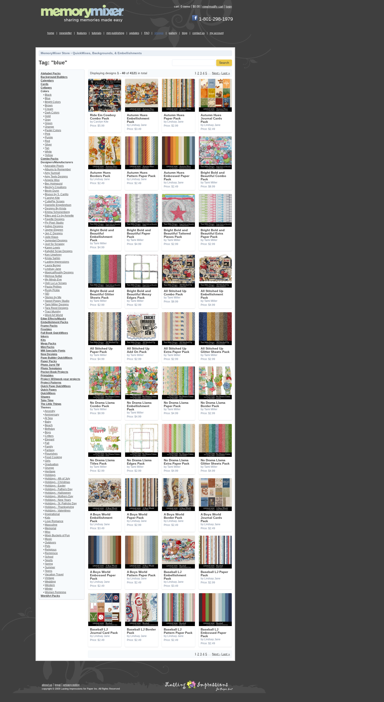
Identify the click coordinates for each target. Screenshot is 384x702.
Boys (48, 432)
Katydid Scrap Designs (58, 251)
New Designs (49, 354)
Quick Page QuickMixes (56, 386)
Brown (49, 105)
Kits (43, 340)
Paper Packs (49, 361)
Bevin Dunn (52, 190)
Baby (48, 421)
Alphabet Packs (51, 73)
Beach (49, 425)
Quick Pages (49, 389)
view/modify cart (212, 6)
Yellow (49, 155)
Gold (48, 116)
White (48, 151)
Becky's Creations (55, 187)
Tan (47, 148)
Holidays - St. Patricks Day (61, 503)
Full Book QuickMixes (54, 332)
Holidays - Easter (55, 485)
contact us (198, 33)
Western (50, 585)
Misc (47, 531)
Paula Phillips (53, 286)
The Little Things (51, 404)
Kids (47, 517)
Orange (49, 126)
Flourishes (51, 453)
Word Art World (54, 315)
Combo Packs (49, 158)
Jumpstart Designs (56, 240)
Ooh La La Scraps (56, 283)
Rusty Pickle (52, 290)
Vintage (49, 578)
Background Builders (54, 77)
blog (184, 33)
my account (217, 33)
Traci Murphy (53, 311)
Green (48, 123)
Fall (47, 443)
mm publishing (115, 33)
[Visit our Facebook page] (195, 19)
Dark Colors (52, 112)
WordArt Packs (50, 595)
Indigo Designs (54, 226)
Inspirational (52, 514)
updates (134, 33)
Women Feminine (55, 592)
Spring (49, 563)
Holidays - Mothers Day (59, 496)
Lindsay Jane (53, 268)
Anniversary (52, 414)
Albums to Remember (58, 169)
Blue (47, 98)
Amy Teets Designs (56, 176)
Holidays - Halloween (58, 492)
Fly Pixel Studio (54, 222)
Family (49, 446)
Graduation (51, 464)
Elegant (49, 439)
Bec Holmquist (53, 183)
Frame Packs (49, 325)
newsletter (65, 33)
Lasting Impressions (57, 261)
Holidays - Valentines (57, 510)
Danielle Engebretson (58, 205)
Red (47, 141)
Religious (50, 549)
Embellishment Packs (54, 322)
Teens (48, 571)
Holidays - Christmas (57, 482)
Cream (49, 109)
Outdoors (50, 542)
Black (48, 94)
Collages (46, 87)
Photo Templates (51, 368)
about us (47, 684)
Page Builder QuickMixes (56, 357)
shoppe (159, 33)
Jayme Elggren (54, 229)
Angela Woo (52, 180)
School (49, 556)
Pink (47, 133)
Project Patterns (51, 382)
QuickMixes (48, 393)
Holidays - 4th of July (57, 478)
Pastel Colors (53, 130)
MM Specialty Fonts (53, 350)
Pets (47, 546)
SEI (47, 293)
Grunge (49, 467)
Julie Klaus (51, 237)
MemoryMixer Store (55, 53)
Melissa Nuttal (53, 276)
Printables (47, 375)
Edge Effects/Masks (53, 318)
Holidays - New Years (58, 499)
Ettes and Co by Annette (59, 215)
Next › (216, 73)
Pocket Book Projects (54, 372)
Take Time (47, 400)
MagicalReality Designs (59, 272)
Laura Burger (53, 265)
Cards (44, 84)
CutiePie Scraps (54, 201)
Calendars (47, 80)
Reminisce (51, 553)
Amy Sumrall (52, 173)
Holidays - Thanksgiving (59, 507)
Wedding (50, 581)
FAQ (146, 33)
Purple (49, 137)
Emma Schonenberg (57, 212)
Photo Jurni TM (50, 364)
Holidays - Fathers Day (58, 489)
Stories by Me (53, 297)
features (82, 33)
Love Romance (54, 521)
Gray (48, 119)
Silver (48, 144)
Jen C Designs (54, 233)
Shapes (45, 396)
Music (48, 539)
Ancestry (50, 411)
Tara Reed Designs (56, 308)
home (50, 33)
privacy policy (71, 684)
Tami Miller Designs (57, 304)
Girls (47, 460)
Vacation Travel (54, 574)
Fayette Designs (54, 219)
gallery (173, 33)
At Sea (49, 418)
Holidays (50, 475)
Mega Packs (48, 343)
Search (224, 62)
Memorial (50, 528)
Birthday (50, 428)
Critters (49, 436)
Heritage (50, 471)
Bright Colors (53, 101)
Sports (49, 560)
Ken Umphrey (53, 254)
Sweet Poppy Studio (57, 300)
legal (58, 684)
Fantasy (49, 450)
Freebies (46, 329)
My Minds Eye (53, 279)
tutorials (96, 33)
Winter (49, 588)
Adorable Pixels (54, 165)
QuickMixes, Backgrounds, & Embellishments (107, 53)
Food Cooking (53, 457)
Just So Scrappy (54, 244)
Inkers (45, 336)
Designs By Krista (55, 208)
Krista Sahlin (52, 258)
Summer (50, 567)
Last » (225, 73)
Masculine (51, 524)
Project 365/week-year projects (60, 379)
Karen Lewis (52, 247)
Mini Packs (47, 347)
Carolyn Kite (52, 197)
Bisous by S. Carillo (56, 194)
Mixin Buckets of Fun (57, 535)
